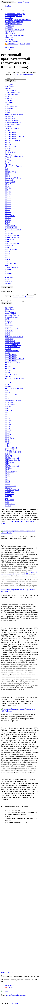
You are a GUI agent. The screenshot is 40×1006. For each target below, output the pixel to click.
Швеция (8, 273)
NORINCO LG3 (11, 132)
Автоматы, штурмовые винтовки (18, 20)
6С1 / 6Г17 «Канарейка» (14, 156)
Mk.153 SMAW (11, 249)
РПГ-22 (8, 198)
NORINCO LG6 (11, 138)
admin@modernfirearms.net (15, 995)
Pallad (7, 150)
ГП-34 (7, 174)
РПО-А (8, 212)
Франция (8, 265)
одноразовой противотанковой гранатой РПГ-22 (19, 573)
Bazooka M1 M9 (11, 228)
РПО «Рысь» (10, 216)
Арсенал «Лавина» (12, 92)
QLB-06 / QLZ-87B (12, 140)
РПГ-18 (8, 194)
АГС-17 (8, 158)
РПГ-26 (8, 200)
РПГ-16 (8, 192)
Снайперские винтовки (14, 22)
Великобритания (11, 94)
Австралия (9, 85)
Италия (8, 126)
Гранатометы (10, 32)
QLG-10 (8, 142)
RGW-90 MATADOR (13, 122)
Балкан (8, 164)
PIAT (7, 96)
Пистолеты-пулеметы (13, 16)
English (8, 6)
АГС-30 (8, 160)
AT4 (6, 275)
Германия (9, 102)
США (7, 224)
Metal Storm (9, 87)
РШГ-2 (8, 220)
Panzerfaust (9, 116)
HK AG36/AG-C (11, 106)
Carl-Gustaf (9, 277)
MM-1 (7, 259)
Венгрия (8, 98)
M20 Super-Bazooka (12, 238)
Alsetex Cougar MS (12, 267)
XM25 (7, 261)
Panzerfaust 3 (10, 118)
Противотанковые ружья (14, 30)
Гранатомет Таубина (13, 178)
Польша (8, 148)
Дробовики (9, 26)
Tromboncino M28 (12, 128)
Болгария (8, 89)
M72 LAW (9, 245)
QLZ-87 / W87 (10, 146)
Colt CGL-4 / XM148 (13, 230)
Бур (6, 168)
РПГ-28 (8, 204)
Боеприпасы (10, 34)
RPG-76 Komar (11, 152)
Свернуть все (10, 81)
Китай (7, 130)
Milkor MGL (10, 281)
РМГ (7, 190)
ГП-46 (7, 176)
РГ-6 (7, 186)
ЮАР (7, 279)
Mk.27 (7, 257)
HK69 (7, 110)
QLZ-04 (8, 144)
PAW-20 (8, 283)
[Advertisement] (20, 853)
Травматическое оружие (14, 36)
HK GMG (9, 108)
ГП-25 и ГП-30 (11, 172)
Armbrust (8, 104)
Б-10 (7, 162)
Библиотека (9, 38)
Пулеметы (9, 28)
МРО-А (8, 184)
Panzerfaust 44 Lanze (12, 120)
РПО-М (8, 214)
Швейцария (9, 269)
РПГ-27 (8, 202)
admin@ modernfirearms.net (23, 74)
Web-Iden (15, 1003)
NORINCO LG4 (11, 134)
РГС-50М (8, 188)
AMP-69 (8, 100)
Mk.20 (7, 255)
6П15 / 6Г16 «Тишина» (14, 166)
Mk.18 (7, 251)
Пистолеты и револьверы (15, 14)
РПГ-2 (7, 196)
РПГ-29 (8, 206)
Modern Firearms (23, 2)
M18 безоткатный (12, 236)
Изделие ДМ (10, 182)
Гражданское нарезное (13, 24)
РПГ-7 (7, 210)
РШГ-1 (8, 218)
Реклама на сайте (11, 41)
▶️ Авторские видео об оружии (17, 44)
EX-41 (7, 232)
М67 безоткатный (12, 243)
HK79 (7, 112)
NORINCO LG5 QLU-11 (14, 136)
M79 (7, 247)
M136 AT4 (9, 234)
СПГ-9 (7, 222)
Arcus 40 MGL (10, 90)
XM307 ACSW (10, 263)
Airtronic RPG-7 (11, 226)
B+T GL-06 (9, 271)
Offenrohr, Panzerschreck (14, 114)
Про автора (9, 40)
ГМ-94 (7, 170)
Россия (8, 154)
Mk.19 (7, 253)
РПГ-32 (8, 208)
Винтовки (9, 18)
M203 (7, 241)
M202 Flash (9, 239)
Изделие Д (9, 180)
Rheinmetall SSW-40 (12, 124)
